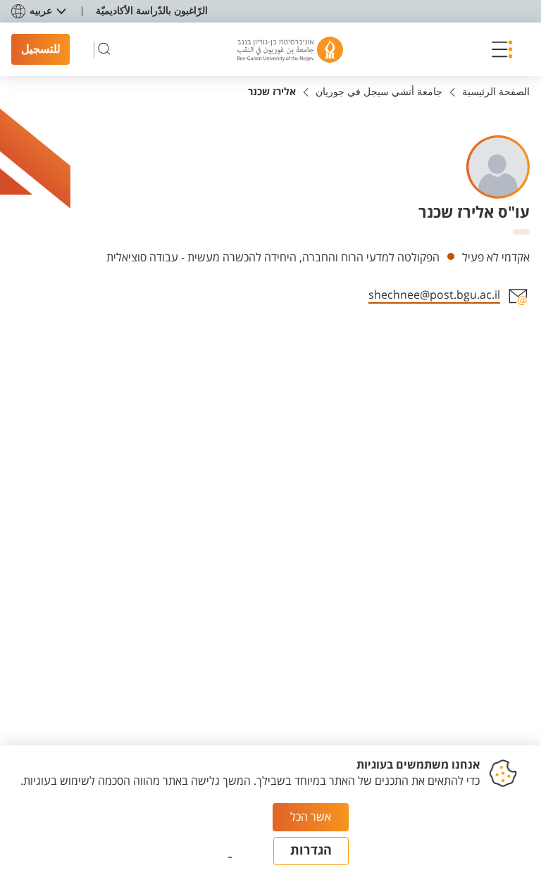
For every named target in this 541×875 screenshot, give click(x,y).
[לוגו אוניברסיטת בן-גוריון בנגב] (290, 50)
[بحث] (104, 49)
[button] (498, 49)
